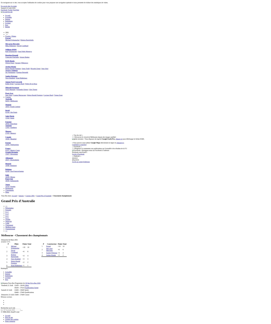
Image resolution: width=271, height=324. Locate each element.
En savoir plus (5, 6)
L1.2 (7, 214)
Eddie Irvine (9, 84)
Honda (53, 255)
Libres (27, 285)
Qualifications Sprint (31, 288)
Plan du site (9, 317)
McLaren (49, 249)
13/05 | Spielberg (11, 126)
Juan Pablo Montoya (25, 51)
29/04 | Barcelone (11, 123)
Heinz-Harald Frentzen (13, 69)
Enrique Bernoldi (22, 72)
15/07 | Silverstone (11, 153)
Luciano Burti (19, 84)
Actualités (8, 17)
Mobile (7, 27)
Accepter (14, 6)
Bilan (7, 192)
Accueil (7, 15)
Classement (9, 225)
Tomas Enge (58, 95)
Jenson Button (24, 57)
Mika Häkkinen (10, 46)
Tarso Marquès (10, 89)
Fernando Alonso (22, 89)
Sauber (48, 253)
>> (6, 231)
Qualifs (7, 219)
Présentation (9, 208)
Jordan (48, 255)
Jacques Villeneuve (21, 63)
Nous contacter (10, 321)
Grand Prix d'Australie (43, 196)
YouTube (16, 10)
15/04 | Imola (9, 117)
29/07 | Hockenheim (12, 159)
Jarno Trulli (26, 69)
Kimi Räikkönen (21, 78)
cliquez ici (119, 139)
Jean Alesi (44, 69)
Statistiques (9, 21)
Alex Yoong (33, 89)
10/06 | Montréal (10, 138)
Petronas (54, 253)
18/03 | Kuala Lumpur (12, 106)
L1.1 (7, 212)
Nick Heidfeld (10, 78)
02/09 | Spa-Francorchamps (14, 170)
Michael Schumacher (12, 40)
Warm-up (8, 221)
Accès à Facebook (78, 154)
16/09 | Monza (10, 176)
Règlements (9, 188)
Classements (9, 190)
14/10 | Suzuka (10, 185)
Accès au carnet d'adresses (81, 162)
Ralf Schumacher (11, 51)
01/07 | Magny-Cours (12, 149)
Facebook (4, 10)
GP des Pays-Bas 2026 (32, 283)
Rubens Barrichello (27, 40)
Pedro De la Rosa (31, 84)
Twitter (10, 10)
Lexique (8, 23)
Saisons (7, 19)
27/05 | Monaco (10, 132)
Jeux (6, 25)
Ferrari (48, 246)
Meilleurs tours (10, 227)
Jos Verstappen (10, 72)
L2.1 (7, 216)
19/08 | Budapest (11, 164)
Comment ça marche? (79, 145)
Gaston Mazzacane (19, 95)
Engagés (8, 210)
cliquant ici (120, 143)
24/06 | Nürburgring (12, 144)
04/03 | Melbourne (11, 100)
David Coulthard (22, 46)
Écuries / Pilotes (10, 36)
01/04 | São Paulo (11, 111)
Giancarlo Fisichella (12, 57)
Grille (7, 223)
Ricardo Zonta (35, 69)
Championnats (10, 229)
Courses (8, 97)
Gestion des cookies (11, 319)
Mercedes (49, 250)
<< (6, 206)
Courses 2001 (30, 196)
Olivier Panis (9, 63)
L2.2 (7, 217)
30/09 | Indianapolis (12, 180)
